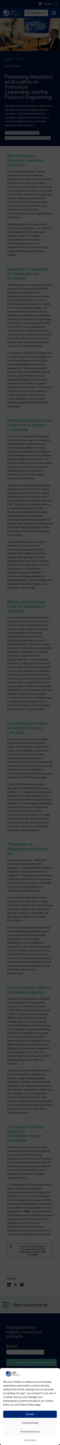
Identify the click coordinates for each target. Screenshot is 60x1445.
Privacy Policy (30, 1440)
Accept (30, 1414)
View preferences (30, 1432)
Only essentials (30, 1423)
